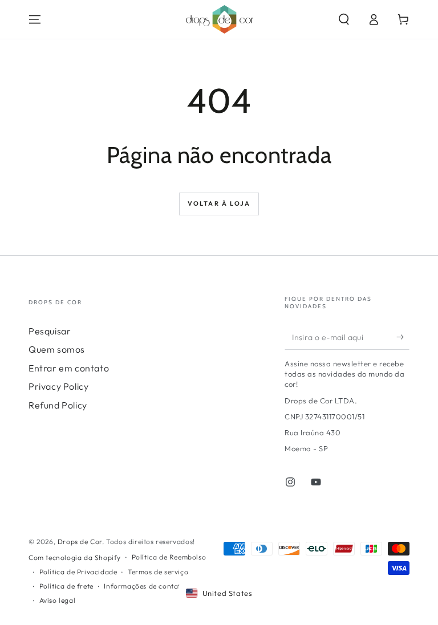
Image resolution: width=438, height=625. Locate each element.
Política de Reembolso (169, 557)
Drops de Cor (80, 541)
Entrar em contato (69, 368)
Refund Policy (58, 405)
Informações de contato (144, 586)
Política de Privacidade (78, 571)
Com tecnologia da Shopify (75, 557)
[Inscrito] (402, 336)
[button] (344, 19)
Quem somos (57, 349)
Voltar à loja (219, 203)
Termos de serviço (158, 571)
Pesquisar (50, 331)
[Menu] (35, 19)
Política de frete (66, 586)
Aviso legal (57, 600)
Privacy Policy (58, 386)
